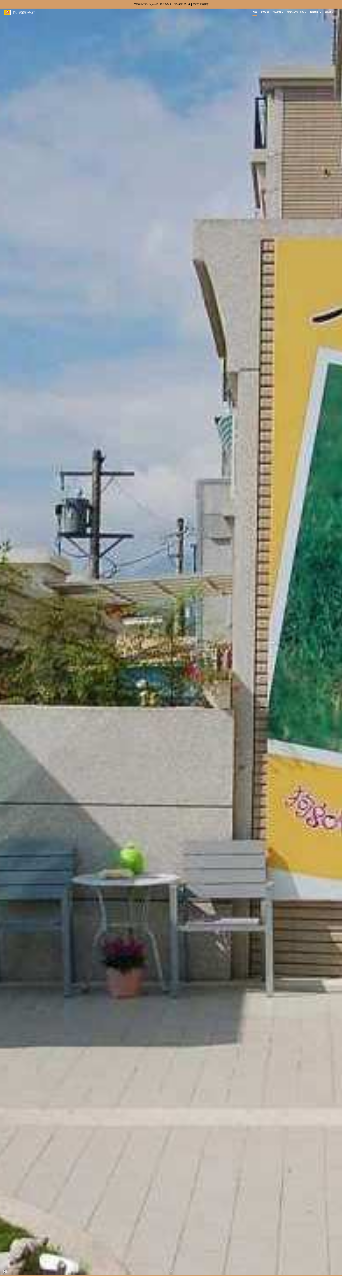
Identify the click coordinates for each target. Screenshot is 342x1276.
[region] (171, 4)
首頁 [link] (255, 12)
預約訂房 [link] (277, 12)
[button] (339, 12)
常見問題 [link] (314, 12)
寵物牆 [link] (328, 12)
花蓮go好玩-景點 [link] (295, 12)
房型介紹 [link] (265, 12)
